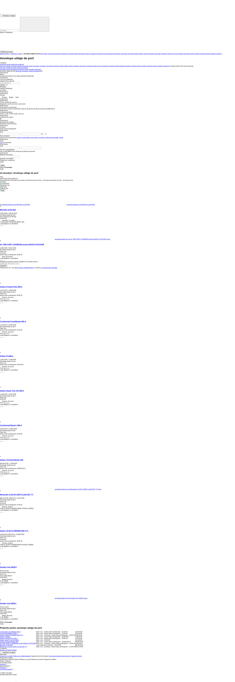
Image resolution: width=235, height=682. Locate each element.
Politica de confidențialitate (21, 656)
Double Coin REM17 (8, 567)
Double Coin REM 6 (8, 603)
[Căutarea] (34, 24)
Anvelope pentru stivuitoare (105, 54)
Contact (14, 650)
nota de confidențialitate (25, 268)
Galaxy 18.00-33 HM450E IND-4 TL (14, 531)
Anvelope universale (121, 54)
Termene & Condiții (6, 656)
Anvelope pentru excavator (87, 54)
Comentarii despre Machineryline (59, 656)
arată (2, 165)
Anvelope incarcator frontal (69, 54)
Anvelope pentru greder (191, 54)
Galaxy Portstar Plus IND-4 (11, 287)
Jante (45, 54)
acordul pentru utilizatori (49, 268)
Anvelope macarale (154, 54)
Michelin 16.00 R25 (8, 210)
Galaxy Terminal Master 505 (11, 460)
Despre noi (3, 650)
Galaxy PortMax (6, 356)
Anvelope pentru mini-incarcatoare (172, 54)
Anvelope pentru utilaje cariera (138, 54)
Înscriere (3, 266)
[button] (117, 42)
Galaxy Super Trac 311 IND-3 (12, 391)
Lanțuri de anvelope (53, 54)
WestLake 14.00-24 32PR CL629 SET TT (16, 495)
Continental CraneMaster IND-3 (13, 321)
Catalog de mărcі (76, 656)
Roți (41, 54)
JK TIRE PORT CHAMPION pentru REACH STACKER (22, 244)
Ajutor (9, 650)
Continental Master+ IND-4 (11, 425)
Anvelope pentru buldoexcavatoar (210, 54)
